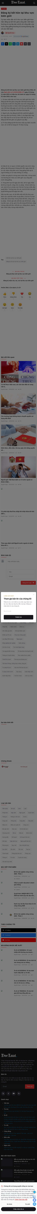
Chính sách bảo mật (21, 1199)
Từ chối (27, 1204)
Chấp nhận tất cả (18, 1209)
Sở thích (9, 1204)
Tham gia (18, 617)
